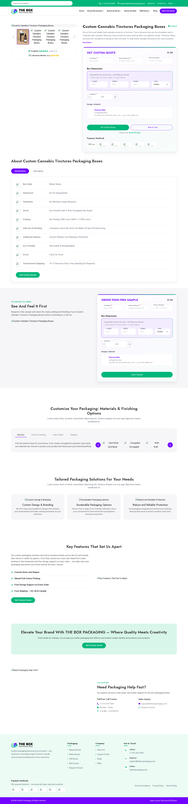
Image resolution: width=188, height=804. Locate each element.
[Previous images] (13, 37)
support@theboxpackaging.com (132, 3)
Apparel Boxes (75, 750)
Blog (155, 11)
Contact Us (161, 3)
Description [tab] (38, 171)
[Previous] (98, 444)
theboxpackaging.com (138, 770)
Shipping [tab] (73, 435)
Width (115, 81)
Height (135, 81)
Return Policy (171, 786)
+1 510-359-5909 (108, 3)
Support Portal (103, 754)
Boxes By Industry (95, 11)
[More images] (74, 37)
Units (156, 81)
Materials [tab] (20, 435)
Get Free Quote (168, 11)
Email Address (125, 58)
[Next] (170, 444)
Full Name (94, 58)
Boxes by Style (130, 11)
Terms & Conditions (142, 786)
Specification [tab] (20, 171)
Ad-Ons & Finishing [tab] (38, 435)
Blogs (99, 759)
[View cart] (176, 3)
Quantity (93, 94)
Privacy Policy (158, 786)
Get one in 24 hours (169, 801)
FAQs (170, 3)
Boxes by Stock (113, 11)
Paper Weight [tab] (58, 435)
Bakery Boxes (74, 754)
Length (94, 81)
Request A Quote (76, 768)
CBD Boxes (144, 11)
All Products (74, 763)
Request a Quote (148, 707)
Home (81, 11)
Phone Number (154, 58)
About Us (151, 3)
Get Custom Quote (28, 275)
